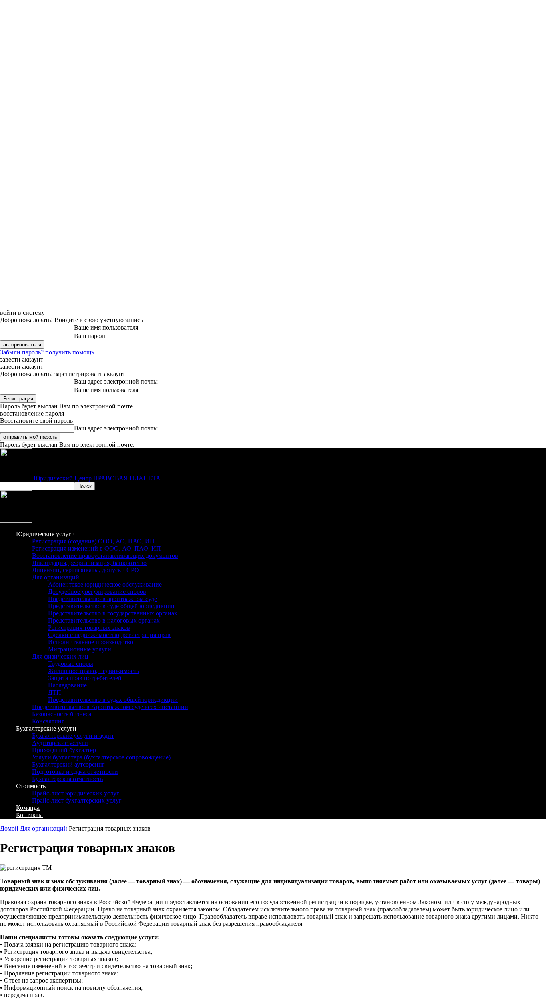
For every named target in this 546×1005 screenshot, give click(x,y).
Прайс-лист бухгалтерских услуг (77, 800)
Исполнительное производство (90, 642)
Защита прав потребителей (85, 678)
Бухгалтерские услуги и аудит (73, 735)
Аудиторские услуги (60, 742)
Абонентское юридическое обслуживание (105, 584)
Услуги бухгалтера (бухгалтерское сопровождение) (101, 757)
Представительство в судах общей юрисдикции (113, 699)
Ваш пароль (90, 335)
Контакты (29, 814)
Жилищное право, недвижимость (93, 670)
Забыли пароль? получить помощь (47, 352)
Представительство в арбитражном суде (102, 598)
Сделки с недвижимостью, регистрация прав (109, 634)
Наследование (67, 685)
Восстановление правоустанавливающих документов (105, 555)
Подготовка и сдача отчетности (75, 771)
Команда (28, 807)
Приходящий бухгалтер (64, 750)
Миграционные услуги (79, 649)
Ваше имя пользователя (106, 327)
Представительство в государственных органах (112, 613)
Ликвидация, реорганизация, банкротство (89, 562)
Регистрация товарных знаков (89, 627)
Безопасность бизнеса (61, 714)
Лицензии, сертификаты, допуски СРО (85, 570)
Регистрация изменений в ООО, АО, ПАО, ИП (96, 548)
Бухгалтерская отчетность (67, 778)
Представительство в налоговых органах (104, 620)
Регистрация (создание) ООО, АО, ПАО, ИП (93, 541)
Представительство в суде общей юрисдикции (111, 606)
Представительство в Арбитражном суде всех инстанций (110, 706)
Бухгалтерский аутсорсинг (68, 764)
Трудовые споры (70, 663)
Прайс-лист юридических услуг (75, 793)
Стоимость (31, 786)
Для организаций (55, 577)
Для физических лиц (60, 656)
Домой (9, 828)
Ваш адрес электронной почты (116, 381)
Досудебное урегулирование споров (97, 591)
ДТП (54, 692)
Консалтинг (48, 721)
